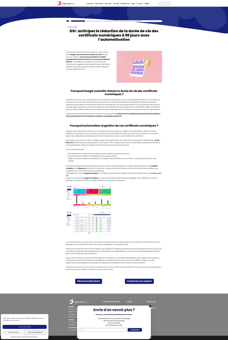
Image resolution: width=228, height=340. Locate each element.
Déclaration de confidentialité (30, 336)
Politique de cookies (16, 336)
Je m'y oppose (13, 332)
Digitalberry (66, 3)
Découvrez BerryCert (88, 281)
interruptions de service (111, 136)
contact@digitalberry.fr (77, 330)
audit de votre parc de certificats (101, 269)
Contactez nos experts (139, 281)
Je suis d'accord (24, 327)
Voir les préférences (35, 332)
